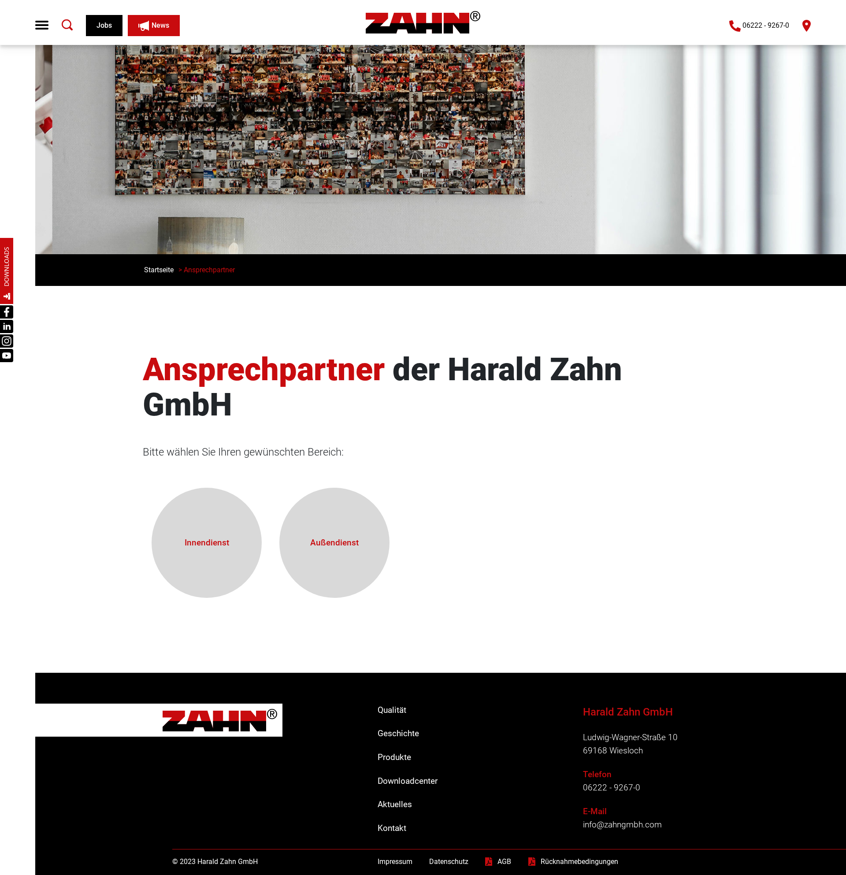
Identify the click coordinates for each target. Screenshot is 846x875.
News (160, 25)
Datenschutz (448, 861)
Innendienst (207, 543)
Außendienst (334, 543)
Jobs (104, 25)
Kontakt (392, 828)
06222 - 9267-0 (765, 25)
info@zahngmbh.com (622, 824)
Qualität (392, 710)
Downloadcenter (408, 781)
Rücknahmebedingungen (579, 861)
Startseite (159, 270)
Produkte (394, 757)
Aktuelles (395, 804)
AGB (504, 861)
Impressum (395, 861)
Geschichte (398, 733)
